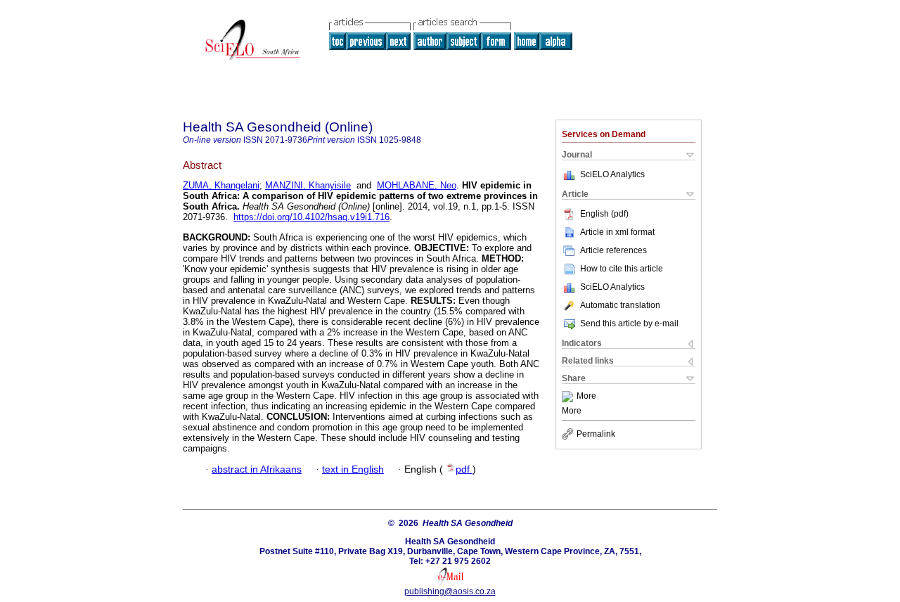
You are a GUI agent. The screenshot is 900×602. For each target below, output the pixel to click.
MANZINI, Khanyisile (308, 185)
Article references (613, 250)
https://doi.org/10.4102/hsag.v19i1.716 (311, 217)
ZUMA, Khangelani (221, 185)
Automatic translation (620, 305)
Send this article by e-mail (629, 323)
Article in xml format (617, 232)
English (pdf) (604, 214)
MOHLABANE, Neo (416, 185)
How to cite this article (621, 269)
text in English (353, 469)
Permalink (596, 434)
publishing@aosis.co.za (450, 591)
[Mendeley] (569, 397)
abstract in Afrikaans (257, 469)
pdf (464, 469)
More (586, 397)
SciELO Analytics (612, 174)
